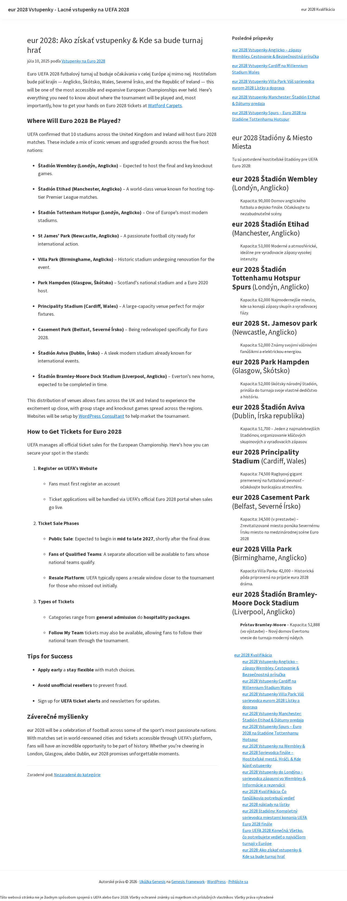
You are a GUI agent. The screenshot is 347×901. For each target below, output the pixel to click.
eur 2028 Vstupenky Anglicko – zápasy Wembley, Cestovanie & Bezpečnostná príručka (270, 668)
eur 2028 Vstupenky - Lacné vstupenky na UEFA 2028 (68, 9)
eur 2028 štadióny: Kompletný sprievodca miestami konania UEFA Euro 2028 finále (274, 817)
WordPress (216, 881)
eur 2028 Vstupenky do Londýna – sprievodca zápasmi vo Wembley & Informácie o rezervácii (274, 778)
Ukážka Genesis (152, 881)
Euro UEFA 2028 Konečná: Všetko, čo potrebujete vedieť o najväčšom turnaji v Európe (274, 837)
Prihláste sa (238, 881)
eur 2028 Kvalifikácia (253, 655)
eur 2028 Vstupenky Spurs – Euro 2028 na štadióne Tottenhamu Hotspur (271, 733)
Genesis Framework (188, 881)
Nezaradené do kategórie (77, 774)
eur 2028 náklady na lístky (266, 804)
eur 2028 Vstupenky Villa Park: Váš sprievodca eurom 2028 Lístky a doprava (273, 700)
